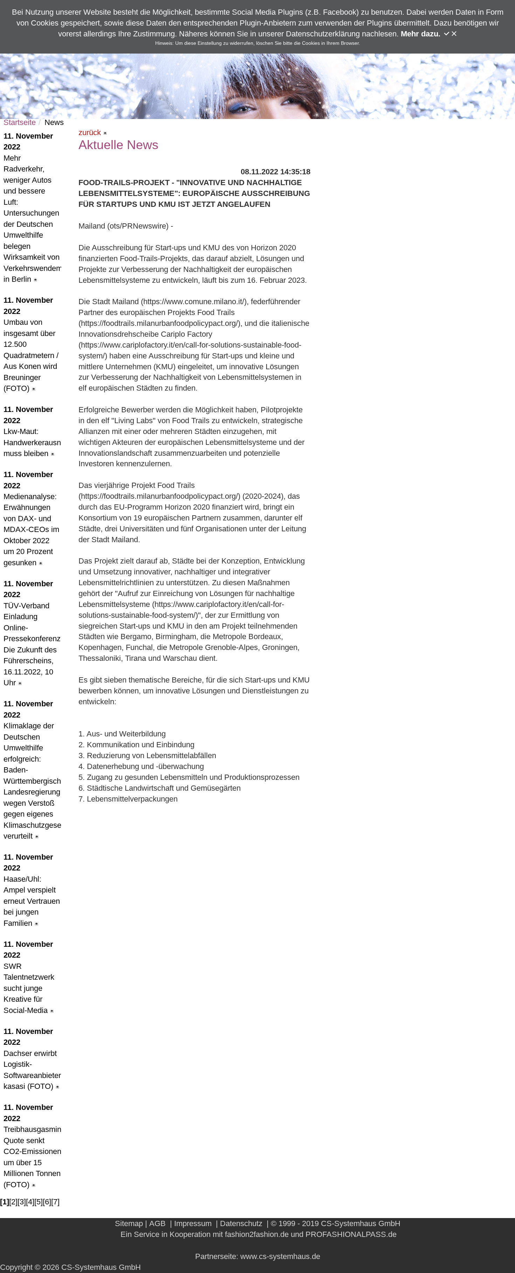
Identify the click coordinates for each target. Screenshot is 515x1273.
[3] (22, 1201)
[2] (13, 1201)
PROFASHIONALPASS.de (351, 1234)
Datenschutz (241, 1223)
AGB (157, 1223)
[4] (30, 1201)
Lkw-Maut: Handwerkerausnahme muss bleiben (32, 431)
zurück (89, 132)
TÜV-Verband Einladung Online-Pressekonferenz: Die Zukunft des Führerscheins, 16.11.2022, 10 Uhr (32, 633)
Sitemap (129, 1223)
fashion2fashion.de (257, 1234)
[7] (55, 1201)
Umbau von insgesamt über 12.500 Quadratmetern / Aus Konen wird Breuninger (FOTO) (31, 344)
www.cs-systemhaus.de (280, 1256)
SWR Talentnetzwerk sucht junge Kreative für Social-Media (29, 977)
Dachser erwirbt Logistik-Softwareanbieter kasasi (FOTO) (32, 1059)
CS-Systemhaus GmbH (360, 1223)
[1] (4, 1201)
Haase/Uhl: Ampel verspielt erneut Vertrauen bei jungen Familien (32, 890)
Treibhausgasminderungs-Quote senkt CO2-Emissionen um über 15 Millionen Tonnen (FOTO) (32, 1146)
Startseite (20, 122)
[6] (47, 1201)
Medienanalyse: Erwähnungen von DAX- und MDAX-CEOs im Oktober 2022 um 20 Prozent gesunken (31, 518)
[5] (38, 1201)
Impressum (193, 1223)
